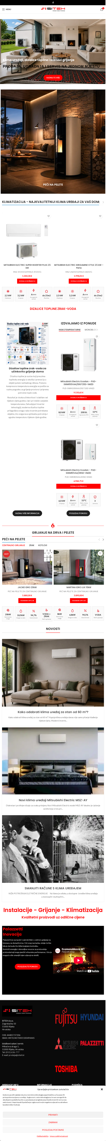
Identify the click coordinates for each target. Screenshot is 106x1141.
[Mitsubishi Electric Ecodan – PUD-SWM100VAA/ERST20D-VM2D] (77, 353)
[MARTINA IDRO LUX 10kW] (77, 563)
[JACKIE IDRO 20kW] (26, 563)
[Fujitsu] (65, 1009)
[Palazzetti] (90, 1034)
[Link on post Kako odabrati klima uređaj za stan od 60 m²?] (52, 668)
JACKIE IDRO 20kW (26, 583)
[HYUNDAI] (90, 1009)
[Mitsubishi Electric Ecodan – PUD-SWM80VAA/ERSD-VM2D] (77, 440)
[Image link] (17, 1003)
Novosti (40, 1081)
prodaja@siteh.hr (17, 1047)
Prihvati (52, 1115)
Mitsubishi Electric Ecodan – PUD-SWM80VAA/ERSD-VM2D (77, 468)
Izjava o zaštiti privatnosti (58, 1136)
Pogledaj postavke (52, 1130)
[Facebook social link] (52, 3)
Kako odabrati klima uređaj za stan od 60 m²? (52, 707)
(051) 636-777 (12, 1044)
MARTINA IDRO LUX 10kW (77, 583)
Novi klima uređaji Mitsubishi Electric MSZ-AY (52, 793)
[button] (99, 1089)
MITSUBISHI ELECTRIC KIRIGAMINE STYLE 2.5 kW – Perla (77, 265)
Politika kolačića (41, 1136)
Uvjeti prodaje (8, 1081)
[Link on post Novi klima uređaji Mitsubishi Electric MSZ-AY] (52, 755)
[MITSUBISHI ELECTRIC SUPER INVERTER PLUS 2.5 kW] (26, 236)
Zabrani (52, 1122)
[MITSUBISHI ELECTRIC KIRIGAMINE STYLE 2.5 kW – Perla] (77, 236)
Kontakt (74, 1081)
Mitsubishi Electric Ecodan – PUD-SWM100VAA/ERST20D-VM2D (77, 381)
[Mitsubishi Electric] (65, 1034)
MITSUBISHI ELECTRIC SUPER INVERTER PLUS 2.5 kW (26, 265)
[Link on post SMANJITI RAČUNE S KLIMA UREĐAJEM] (52, 841)
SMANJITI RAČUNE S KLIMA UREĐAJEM (52, 880)
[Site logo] (52, 9)
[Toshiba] (65, 1059)
